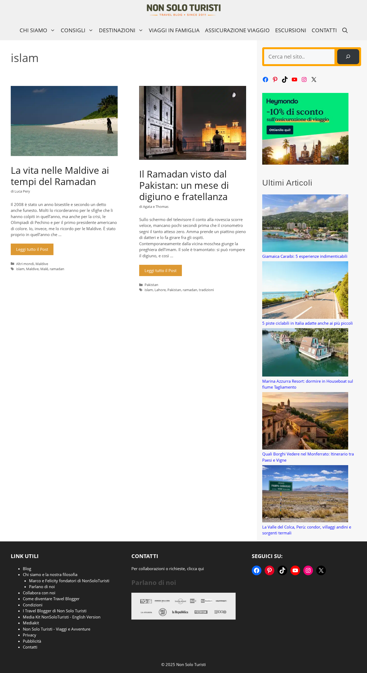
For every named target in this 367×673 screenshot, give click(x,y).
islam (20, 268)
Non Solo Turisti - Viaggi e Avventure (56, 629)
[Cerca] (348, 56)
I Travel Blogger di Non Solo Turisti (55, 610)
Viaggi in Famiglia (174, 30)
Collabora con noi (39, 592)
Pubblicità (32, 641)
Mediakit (31, 622)
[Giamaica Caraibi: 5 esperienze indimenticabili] (305, 223)
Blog (27, 568)
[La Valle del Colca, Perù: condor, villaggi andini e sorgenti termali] (305, 494)
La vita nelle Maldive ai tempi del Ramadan (60, 176)
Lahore (160, 289)
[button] (345, 30)
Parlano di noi (42, 586)
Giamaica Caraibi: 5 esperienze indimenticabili (304, 256)
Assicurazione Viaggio (237, 30)
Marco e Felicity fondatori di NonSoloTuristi (69, 580)
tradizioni (206, 289)
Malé (44, 268)
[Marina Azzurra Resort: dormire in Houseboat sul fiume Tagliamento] (305, 353)
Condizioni (32, 604)
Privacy (29, 635)
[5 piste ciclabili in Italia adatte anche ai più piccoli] (305, 290)
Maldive (41, 263)
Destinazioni (117, 30)
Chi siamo (33, 30)
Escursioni (290, 30)
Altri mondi (25, 263)
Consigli (73, 30)
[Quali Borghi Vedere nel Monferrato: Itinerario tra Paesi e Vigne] (305, 421)
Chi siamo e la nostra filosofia (50, 574)
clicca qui (195, 568)
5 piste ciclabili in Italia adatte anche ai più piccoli (307, 323)
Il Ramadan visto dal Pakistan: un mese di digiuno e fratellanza (184, 185)
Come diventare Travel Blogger (51, 598)
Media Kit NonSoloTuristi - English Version (61, 617)
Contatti (324, 30)
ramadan (57, 268)
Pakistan (151, 284)
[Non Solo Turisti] (183, 10)
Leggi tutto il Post (32, 249)
